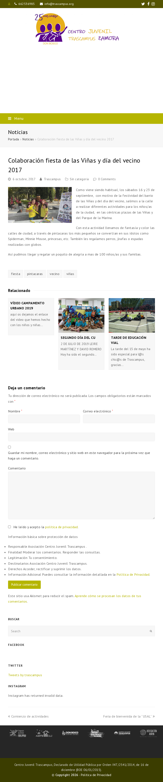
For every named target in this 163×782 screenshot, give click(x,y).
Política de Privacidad (133, 574)
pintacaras (35, 274)
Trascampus (52, 179)
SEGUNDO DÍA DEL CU (78, 337)
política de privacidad (61, 527)
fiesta (15, 274)
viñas (70, 274)
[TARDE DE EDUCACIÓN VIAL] (132, 315)
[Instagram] (153, 4)
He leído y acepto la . (45, 527)
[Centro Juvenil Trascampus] (81, 29)
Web (11, 429)
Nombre (15, 411)
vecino (54, 274)
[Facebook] (148, 4)
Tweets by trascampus (25, 675)
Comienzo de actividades (30, 716)
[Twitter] (143, 4)
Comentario (17, 468)
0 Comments (107, 179)
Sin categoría (79, 179)
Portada (13, 139)
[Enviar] (151, 631)
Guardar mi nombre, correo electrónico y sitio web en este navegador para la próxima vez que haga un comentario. (79, 455)
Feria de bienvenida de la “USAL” (127, 716)
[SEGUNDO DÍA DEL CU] (81, 315)
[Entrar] (9, 3)
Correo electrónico (98, 411)
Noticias (28, 139)
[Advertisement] (81, 81)
